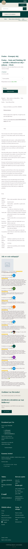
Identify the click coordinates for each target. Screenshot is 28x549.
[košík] (15, 5)
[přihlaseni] (12, 5)
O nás (2, 513)
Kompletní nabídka (10, 14)
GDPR (16, 519)
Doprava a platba (18, 512)
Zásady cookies (4, 537)
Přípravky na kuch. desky (7, 99)
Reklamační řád (18, 522)
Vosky (22, 98)
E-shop (2, 510)
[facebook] (3, 501)
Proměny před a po (5, 520)
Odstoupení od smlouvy (20, 517)
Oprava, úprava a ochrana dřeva (13, 98)
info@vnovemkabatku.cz (9, 433)
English (5, 522)
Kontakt (3, 524)
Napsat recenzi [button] (14, 272)
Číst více (18, 385)
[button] (14, 111)
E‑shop (22, 4)
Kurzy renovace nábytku (6, 517)
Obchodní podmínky (19, 515)
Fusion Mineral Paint (10, 102)
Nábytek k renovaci (5, 515)
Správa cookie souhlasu (6, 539)
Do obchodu (6, 411)
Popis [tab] (5, 128)
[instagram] (7, 501)
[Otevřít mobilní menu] (25, 1)
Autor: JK (14, 546)
